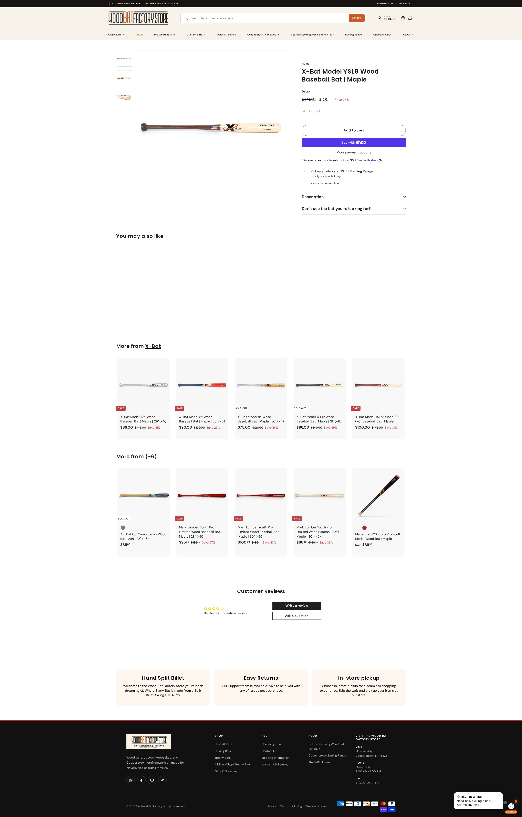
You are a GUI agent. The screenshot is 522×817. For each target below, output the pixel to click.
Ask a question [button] (297, 616)
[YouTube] (152, 780)
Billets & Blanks (226, 34)
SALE (140, 34)
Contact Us (269, 751)
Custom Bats (194, 34)
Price (306, 91)
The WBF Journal (320, 762)
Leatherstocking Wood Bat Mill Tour (312, 34)
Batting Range (353, 34)
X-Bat (153, 346)
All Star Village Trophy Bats (233, 764)
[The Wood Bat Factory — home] (157, 741)
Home (306, 63)
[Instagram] (130, 780)
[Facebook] (141, 780)
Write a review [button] (296, 605)
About (406, 34)
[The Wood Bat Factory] (138, 18)
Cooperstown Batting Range (327, 755)
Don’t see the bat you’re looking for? (336, 208)
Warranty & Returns (275, 764)
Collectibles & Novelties (261, 34)
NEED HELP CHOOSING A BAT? (395, 3)
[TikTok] (162, 780)
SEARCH (356, 18)
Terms (284, 806)
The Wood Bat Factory (149, 806)
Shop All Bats (223, 744)
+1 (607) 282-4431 (368, 783)
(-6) (151, 456)
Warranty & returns (317, 806)
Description (313, 196)
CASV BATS (115, 34)
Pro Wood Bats (163, 34)
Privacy (272, 806)
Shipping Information (275, 758)
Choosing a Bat (382, 34)
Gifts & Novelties (226, 771)
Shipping (296, 806)
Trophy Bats (223, 758)
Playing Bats (223, 751)
